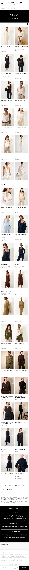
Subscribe (26, 492)
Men (3, 489)
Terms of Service (8, 502)
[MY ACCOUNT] (24, 3)
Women (10, 489)
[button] (2, 3)
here (21, 499)
